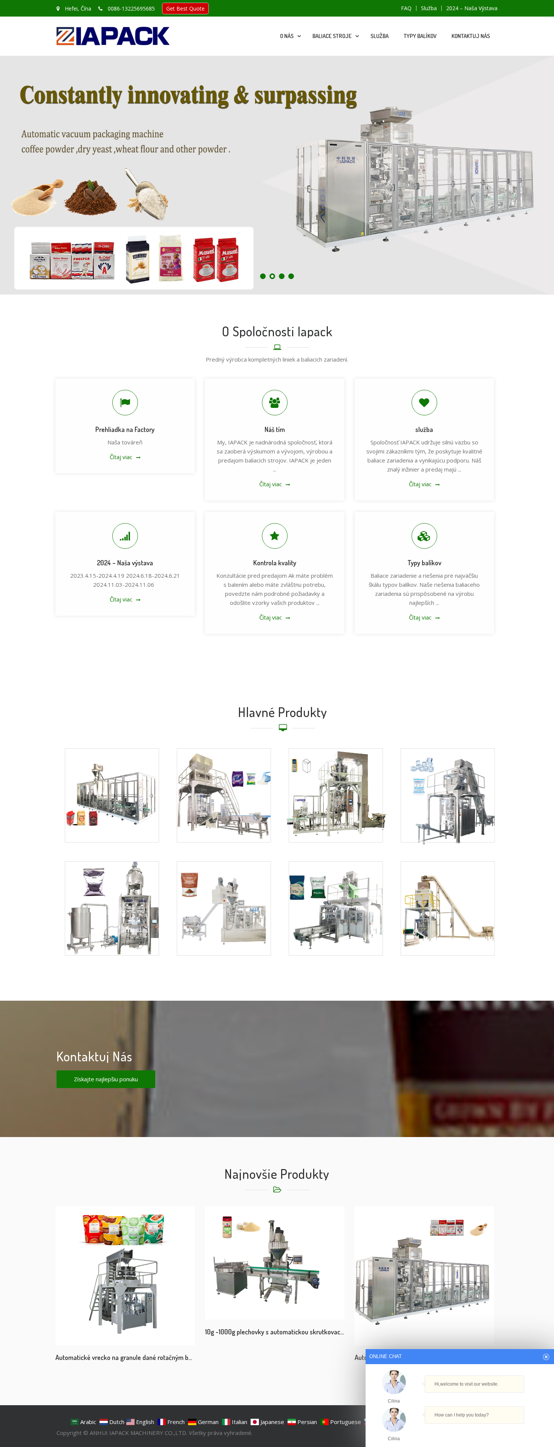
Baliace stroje (332, 36)
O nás (287, 36)
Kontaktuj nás (470, 36)
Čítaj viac (121, 457)
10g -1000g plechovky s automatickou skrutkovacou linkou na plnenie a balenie (274, 1332)
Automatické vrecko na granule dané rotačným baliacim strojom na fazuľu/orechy (125, 1357)
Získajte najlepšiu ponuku (106, 1079)
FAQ (406, 8)
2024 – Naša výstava (471, 8)
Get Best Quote (185, 8)
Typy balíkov (420, 36)
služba (429, 8)
